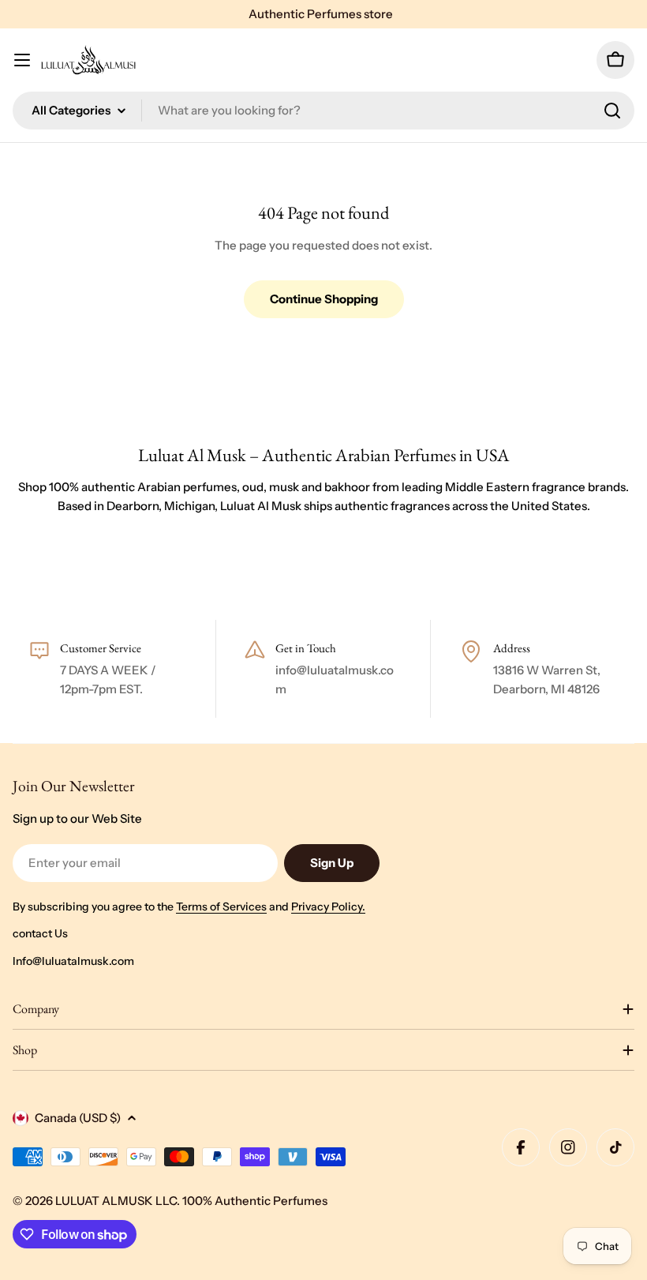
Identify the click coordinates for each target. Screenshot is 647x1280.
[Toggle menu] (22, 60)
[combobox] (323, 111)
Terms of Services (221, 906)
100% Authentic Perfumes (254, 1200)
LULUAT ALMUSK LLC (116, 1200)
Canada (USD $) (78, 1117)
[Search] (612, 110)
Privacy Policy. (328, 906)
